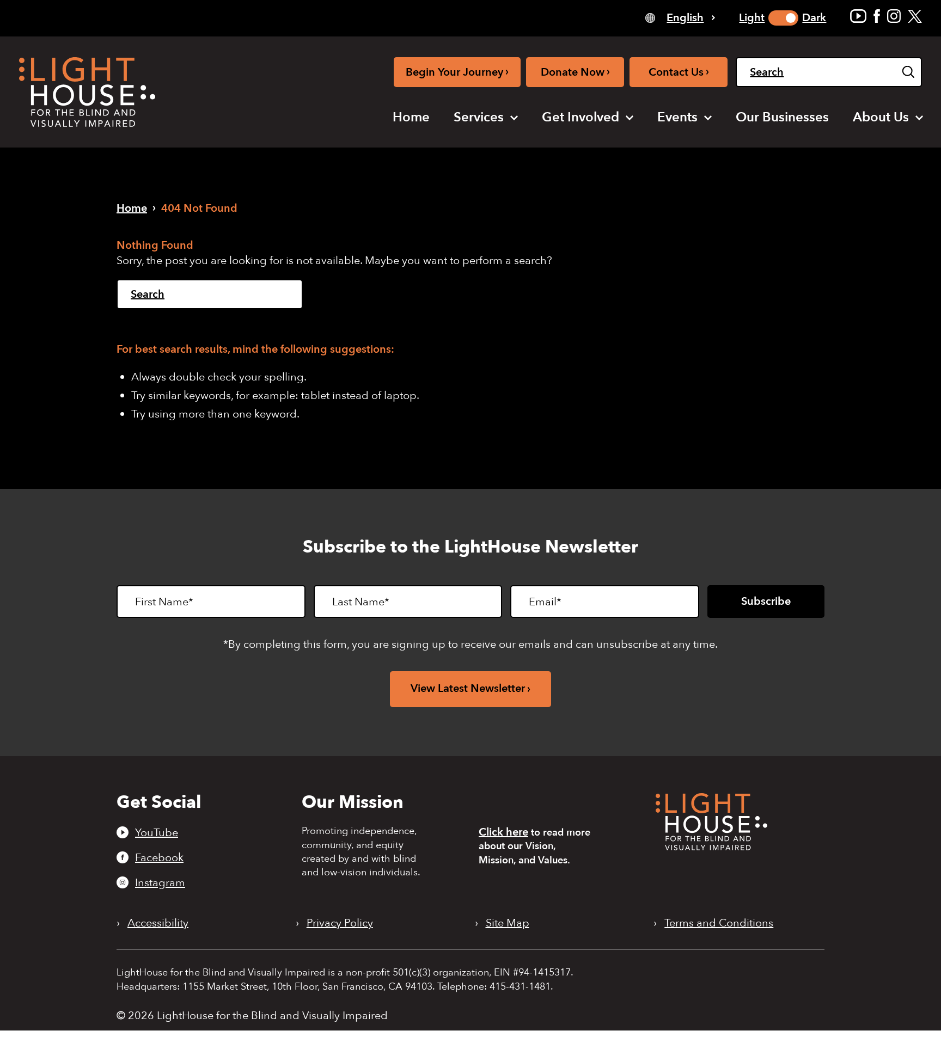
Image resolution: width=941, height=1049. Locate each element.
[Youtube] (858, 16)
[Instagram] (894, 16)
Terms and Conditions (718, 923)
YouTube (156, 832)
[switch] (783, 18)
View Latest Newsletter (468, 688)
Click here (503, 832)
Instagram (160, 882)
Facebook (159, 857)
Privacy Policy (340, 923)
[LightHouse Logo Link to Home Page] (87, 92)
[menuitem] (411, 117)
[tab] (680, 17)
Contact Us (679, 71)
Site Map (507, 923)
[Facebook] (876, 16)
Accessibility (157, 923)
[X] (915, 16)
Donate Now (575, 71)
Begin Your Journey (457, 71)
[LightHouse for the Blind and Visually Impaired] (711, 846)
